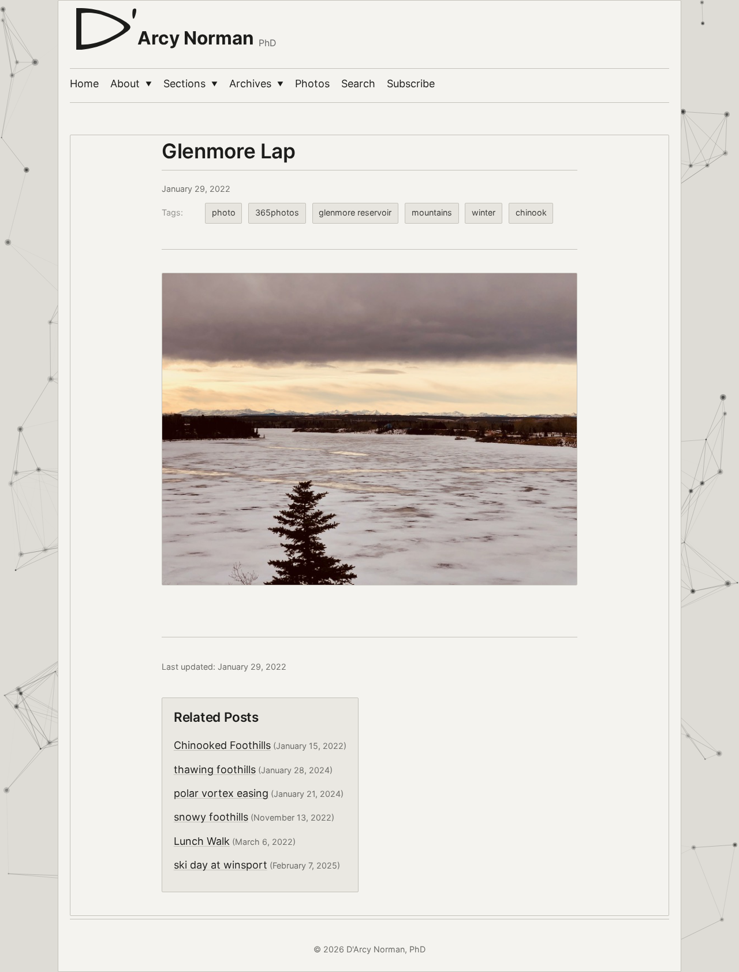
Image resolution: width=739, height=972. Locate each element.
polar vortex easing (221, 793)
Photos (312, 83)
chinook (531, 212)
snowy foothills (211, 817)
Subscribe (411, 83)
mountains (432, 212)
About (131, 83)
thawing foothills (215, 769)
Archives (256, 83)
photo (224, 212)
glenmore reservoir (355, 212)
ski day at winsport (220, 865)
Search (358, 83)
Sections (190, 83)
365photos (277, 212)
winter (483, 212)
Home (84, 83)
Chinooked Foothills (222, 745)
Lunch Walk (202, 841)
